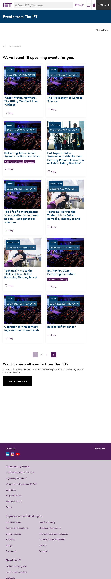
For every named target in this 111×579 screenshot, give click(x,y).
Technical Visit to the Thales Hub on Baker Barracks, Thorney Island (63, 215)
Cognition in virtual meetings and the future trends (21, 328)
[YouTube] (18, 454)
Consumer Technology (57, 279)
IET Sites (102, 5)
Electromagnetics (13, 533)
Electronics (10, 539)
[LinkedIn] (7, 454)
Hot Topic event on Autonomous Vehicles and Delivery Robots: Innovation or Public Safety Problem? (65, 158)
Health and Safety (47, 522)
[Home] (7, 5)
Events (9, 507)
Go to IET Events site (17, 381)
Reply (10, 112)
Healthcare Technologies (50, 528)
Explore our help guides (16, 566)
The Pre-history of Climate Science (64, 99)
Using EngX (11, 489)
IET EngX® (79, 5)
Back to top (100, 448)
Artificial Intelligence (14, 161)
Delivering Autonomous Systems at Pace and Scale (22, 154)
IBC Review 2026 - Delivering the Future (61, 272)
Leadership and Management (51, 539)
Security (43, 545)
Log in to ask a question (16, 572)
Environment (11, 551)
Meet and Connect (14, 501)
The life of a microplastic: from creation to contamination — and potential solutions (21, 217)
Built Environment (13, 522)
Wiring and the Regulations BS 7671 (21, 484)
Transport (43, 551)
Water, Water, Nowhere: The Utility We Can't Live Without (21, 101)
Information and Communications (53, 533)
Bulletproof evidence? (61, 327)
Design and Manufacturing (17, 528)
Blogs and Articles (13, 495)
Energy (9, 545)
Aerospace (29, 161)
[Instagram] (12, 454)
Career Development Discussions (20, 472)
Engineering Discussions (16, 478)
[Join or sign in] (94, 5)
